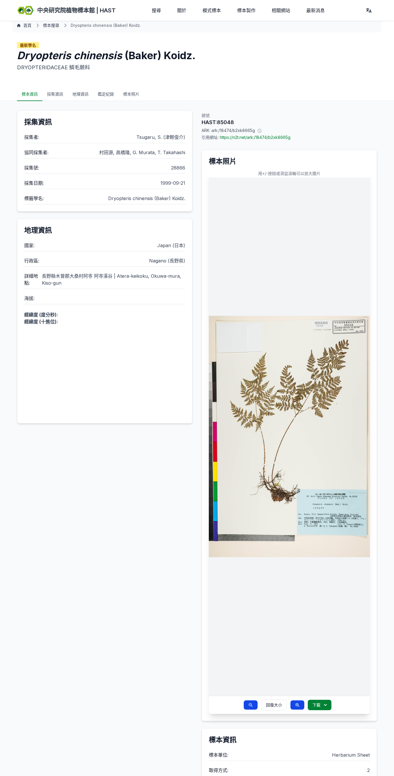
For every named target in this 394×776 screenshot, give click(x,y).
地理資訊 (80, 94)
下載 (316, 704)
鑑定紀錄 (106, 94)
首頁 (27, 25)
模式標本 (211, 10)
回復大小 (274, 704)
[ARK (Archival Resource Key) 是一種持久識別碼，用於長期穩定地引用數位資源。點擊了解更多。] (259, 130)
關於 (181, 10)
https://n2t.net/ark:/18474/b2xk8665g (255, 137)
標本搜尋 (51, 25)
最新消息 (315, 10)
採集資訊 (55, 94)
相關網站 (281, 10)
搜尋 (156, 10)
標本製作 (246, 10)
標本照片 (131, 94)
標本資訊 (30, 94)
